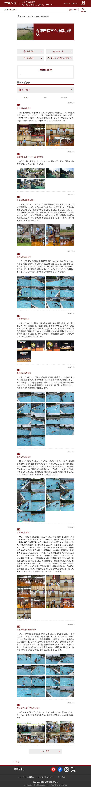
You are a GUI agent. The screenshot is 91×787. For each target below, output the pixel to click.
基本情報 (30, 51)
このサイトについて (46, 777)
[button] (45, 90)
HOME (22, 17)
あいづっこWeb (33, 17)
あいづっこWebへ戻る (60, 58)
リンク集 (61, 777)
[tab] (45, 90)
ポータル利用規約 (26, 777)
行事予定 (59, 51)
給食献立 (30, 58)
